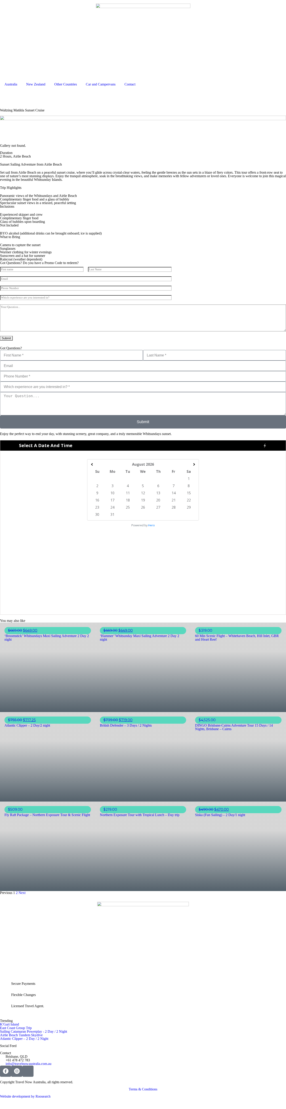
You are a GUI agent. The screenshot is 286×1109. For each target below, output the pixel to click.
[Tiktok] (28, 1071)
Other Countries (65, 84)
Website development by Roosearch (25, 1096)
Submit (6, 338)
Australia (10, 84)
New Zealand (35, 84)
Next (22, 893)
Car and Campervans (101, 84)
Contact (129, 84)
